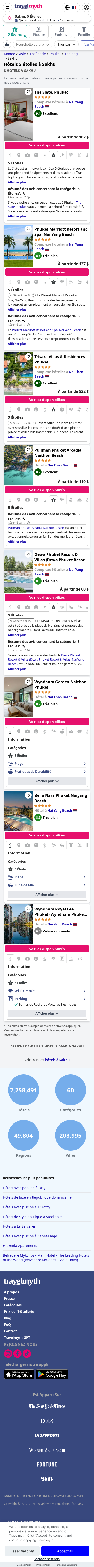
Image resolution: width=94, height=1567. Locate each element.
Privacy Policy (43, 1564)
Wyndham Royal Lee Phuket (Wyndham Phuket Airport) (59, 911)
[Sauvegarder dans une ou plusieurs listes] (28, 92)
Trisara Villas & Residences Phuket (59, 359)
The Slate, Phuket (51, 92)
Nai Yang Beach (59, 810)
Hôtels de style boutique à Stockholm (33, 1216)
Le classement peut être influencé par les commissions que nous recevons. (46, 80)
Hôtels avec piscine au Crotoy (26, 1207)
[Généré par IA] (33, 295)
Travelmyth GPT (17, 1337)
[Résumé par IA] (28, 197)
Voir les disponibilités (47, 145)
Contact (10, 1331)
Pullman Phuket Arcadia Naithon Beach (57, 452)
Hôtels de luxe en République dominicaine (37, 1197)
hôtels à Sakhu (57, 1059)
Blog (7, 1318)
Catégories (13, 1305)
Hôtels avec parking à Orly (24, 1187)
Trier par (63, 44)
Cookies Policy (24, 1564)
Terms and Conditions (66, 1564)
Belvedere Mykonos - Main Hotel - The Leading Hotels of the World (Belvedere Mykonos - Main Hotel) (46, 1257)
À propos (11, 1292)
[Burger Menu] (7, 7)
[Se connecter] (86, 7)
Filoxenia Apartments (20, 1245)
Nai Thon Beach (60, 465)
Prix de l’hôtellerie (19, 1311)
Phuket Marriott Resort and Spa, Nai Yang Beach (61, 231)
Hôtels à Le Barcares (19, 1226)
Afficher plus (44, 781)
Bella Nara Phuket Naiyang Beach (60, 798)
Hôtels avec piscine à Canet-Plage (30, 1236)
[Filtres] (7, 44)
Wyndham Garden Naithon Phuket (60, 684)
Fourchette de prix (30, 44)
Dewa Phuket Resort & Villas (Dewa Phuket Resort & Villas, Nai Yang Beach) (60, 557)
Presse (9, 1298)
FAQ (7, 1324)
